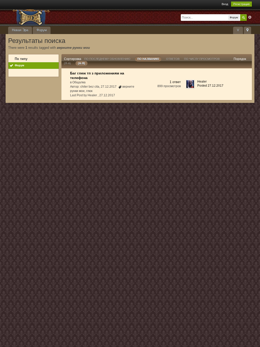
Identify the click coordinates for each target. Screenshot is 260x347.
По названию (148, 58)
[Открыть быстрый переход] (247, 30)
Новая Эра (20, 30)
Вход (225, 4)
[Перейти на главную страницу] (53, 17)
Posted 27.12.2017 (210, 85)
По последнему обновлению (107, 58)
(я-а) (67, 63)
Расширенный (250, 17)
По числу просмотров (202, 58)
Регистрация (241, 4)
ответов (173, 58)
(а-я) (81, 63)
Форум (42, 30)
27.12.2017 (107, 95)
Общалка (79, 82)
